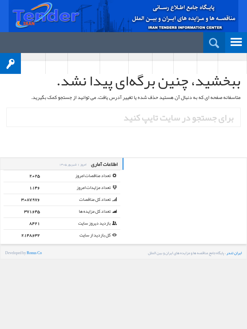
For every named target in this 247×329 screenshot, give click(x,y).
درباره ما (207, 64)
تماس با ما (56, 64)
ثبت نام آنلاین (232, 64)
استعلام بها (140, 64)
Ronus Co (34, 253)
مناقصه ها (185, 64)
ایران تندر (234, 253)
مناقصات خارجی (83, 64)
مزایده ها (163, 64)
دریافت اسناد (114, 64)
